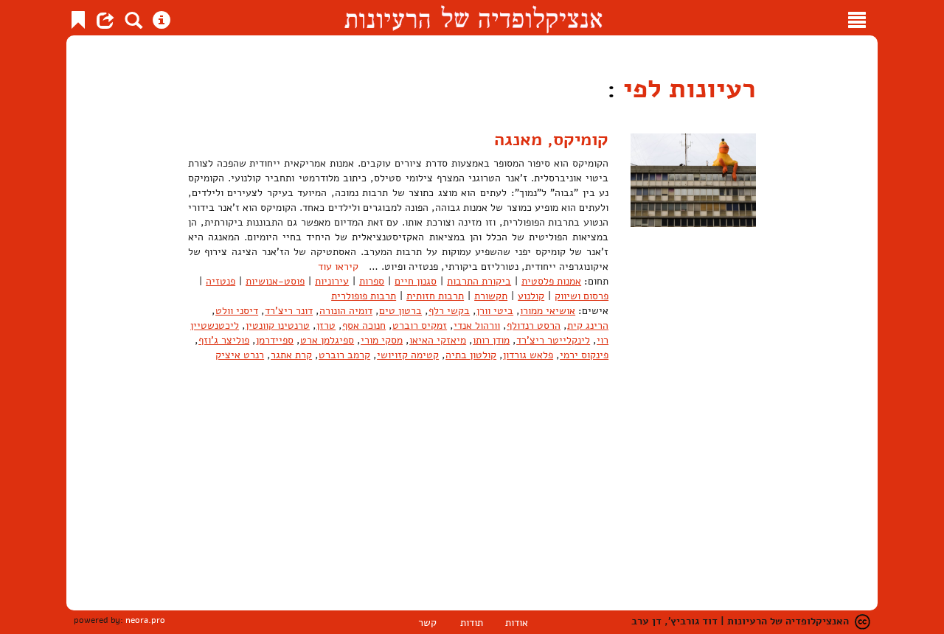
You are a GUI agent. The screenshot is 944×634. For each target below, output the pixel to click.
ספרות (371, 281)
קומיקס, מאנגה (551, 139)
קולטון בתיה (470, 355)
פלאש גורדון (528, 355)
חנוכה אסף (364, 325)
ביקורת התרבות (479, 281)
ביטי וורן (494, 311)
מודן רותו (491, 340)
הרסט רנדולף (533, 325)
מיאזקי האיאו (437, 340)
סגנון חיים (416, 281)
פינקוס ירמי (584, 355)
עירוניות (332, 281)
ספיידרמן (275, 340)
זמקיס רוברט (419, 325)
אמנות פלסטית (551, 281)
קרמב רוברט (344, 355)
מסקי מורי (382, 340)
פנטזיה (220, 281)
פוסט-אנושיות (275, 281)
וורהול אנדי (477, 325)
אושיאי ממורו (547, 311)
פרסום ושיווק (581, 296)
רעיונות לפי (686, 89)
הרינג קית (587, 325)
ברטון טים (400, 311)
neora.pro (145, 620)
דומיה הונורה (345, 311)
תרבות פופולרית (363, 296)
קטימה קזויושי (408, 355)
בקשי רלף (449, 311)
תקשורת (490, 296)
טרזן (326, 325)
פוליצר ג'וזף (223, 340)
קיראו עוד (338, 266)
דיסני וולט (236, 311)
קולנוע (531, 296)
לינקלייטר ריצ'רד (553, 340)
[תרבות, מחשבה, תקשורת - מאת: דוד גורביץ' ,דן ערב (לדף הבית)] (473, 17)
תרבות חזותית (435, 296)
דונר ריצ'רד (289, 311)
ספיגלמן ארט (327, 340)
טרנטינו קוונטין (278, 325)
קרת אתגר (291, 355)
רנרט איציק (239, 355)
